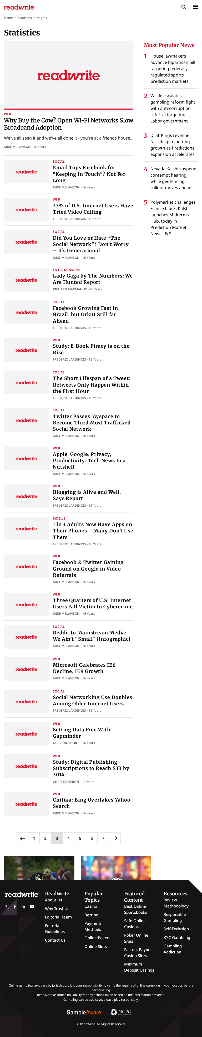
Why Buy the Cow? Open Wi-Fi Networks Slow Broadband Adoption (68, 124)
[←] (22, 838)
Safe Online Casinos (135, 923)
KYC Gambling (177, 937)
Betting (91, 914)
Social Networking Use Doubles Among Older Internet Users (92, 700)
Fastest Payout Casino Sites (138, 952)
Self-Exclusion (176, 928)
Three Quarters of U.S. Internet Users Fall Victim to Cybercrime (93, 603)
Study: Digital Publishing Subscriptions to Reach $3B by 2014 (91, 768)
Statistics (25, 18)
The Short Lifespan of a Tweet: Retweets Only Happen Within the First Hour (91, 384)
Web (7, 114)
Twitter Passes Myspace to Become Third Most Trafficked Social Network (92, 422)
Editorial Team (58, 917)
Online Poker (96, 937)
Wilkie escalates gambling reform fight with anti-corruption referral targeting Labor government (172, 108)
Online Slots (95, 946)
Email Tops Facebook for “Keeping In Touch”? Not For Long (89, 174)
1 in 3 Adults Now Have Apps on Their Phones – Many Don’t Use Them (93, 530)
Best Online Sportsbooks (135, 909)
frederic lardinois (69, 218)
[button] (183, 6)
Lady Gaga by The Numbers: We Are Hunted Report (93, 279)
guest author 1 (66, 743)
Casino (90, 906)
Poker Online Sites (136, 938)
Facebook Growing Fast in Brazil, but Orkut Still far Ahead (85, 314)
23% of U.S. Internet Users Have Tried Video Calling (93, 209)
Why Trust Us (57, 908)
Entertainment (67, 269)
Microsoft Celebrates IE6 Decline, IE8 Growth (84, 668)
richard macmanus (70, 289)
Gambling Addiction (173, 948)
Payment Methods (92, 926)
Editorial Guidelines (55, 928)
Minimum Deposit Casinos (139, 967)
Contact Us (55, 940)
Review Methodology (176, 902)
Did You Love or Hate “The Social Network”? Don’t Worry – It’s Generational (91, 244)
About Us (53, 899)
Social (59, 161)
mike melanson (17, 146)
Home (8, 18)
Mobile (59, 518)
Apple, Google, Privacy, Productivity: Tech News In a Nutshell (89, 460)
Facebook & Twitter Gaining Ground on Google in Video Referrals (88, 568)
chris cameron (66, 781)
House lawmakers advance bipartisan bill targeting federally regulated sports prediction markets (172, 68)
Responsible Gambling (175, 917)
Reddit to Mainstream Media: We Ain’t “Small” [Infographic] (91, 636)
